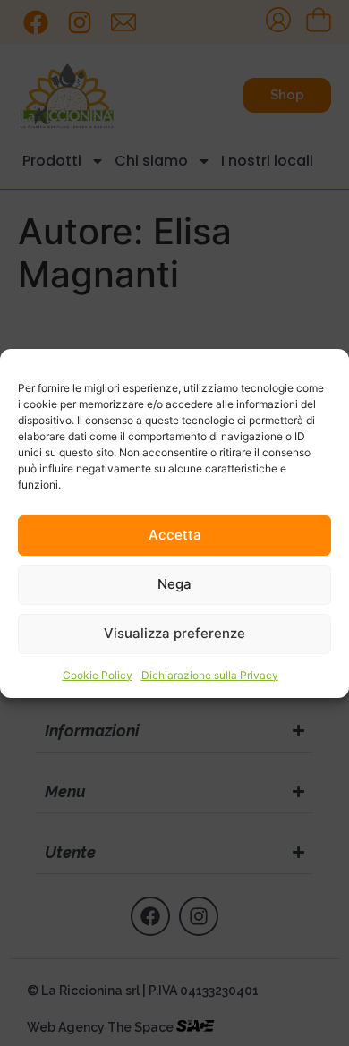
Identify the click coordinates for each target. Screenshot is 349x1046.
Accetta (175, 534)
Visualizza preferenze (174, 633)
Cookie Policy (97, 675)
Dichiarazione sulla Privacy (209, 675)
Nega (174, 583)
